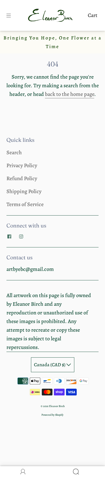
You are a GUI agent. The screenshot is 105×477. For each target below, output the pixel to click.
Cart (92, 15)
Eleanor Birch (57, 406)
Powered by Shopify (52, 414)
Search (14, 152)
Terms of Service (25, 204)
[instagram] (21, 236)
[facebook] (9, 236)
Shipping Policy (23, 191)
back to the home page (69, 94)
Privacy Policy (21, 165)
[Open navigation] (12, 15)
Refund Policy (21, 178)
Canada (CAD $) (50, 364)
